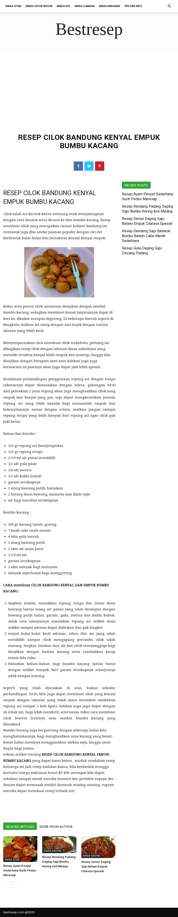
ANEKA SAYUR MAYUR (38, 6)
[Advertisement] (89, 84)
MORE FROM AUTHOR (56, 826)
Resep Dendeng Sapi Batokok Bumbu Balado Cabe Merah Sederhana (146, 236)
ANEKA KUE (63, 6)
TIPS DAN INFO (133, 6)
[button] (169, 6)
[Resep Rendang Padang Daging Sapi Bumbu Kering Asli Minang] (59, 844)
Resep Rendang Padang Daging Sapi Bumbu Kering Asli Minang (59, 861)
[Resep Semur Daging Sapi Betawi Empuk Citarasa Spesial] (98, 847)
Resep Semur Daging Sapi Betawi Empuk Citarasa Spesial (96, 866)
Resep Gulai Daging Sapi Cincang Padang (142, 250)
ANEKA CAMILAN (84, 6)
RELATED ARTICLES (20, 826)
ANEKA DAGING (52, 851)
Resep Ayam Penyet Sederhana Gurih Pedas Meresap (19, 870)
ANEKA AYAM (13, 6)
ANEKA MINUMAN (109, 6)
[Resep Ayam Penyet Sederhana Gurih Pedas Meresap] (20, 849)
